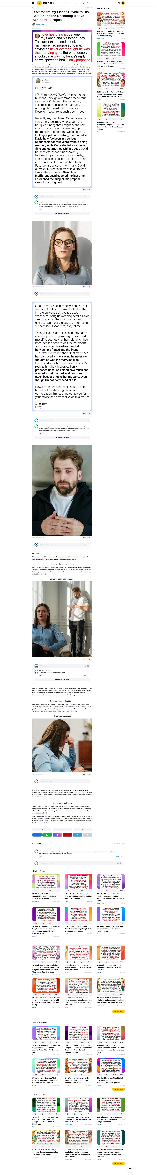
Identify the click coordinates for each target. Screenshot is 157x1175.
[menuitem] (65, 3)
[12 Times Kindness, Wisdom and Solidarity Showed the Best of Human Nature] (111, 914)
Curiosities (35, 974)
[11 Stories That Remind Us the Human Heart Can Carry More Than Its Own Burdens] (78, 953)
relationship (82, 65)
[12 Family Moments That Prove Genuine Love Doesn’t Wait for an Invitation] (111, 953)
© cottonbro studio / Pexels (38, 286)
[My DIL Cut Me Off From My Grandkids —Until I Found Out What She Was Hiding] (46, 881)
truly (43, 567)
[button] (41, 829)
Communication (37, 695)
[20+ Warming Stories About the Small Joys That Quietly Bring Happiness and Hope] (78, 1065)
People (99, 99)
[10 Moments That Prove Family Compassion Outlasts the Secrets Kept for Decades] (78, 1105)
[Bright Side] (45, 3)
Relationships (35, 8)
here (47, 823)
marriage (62, 67)
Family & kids (100, 38)
